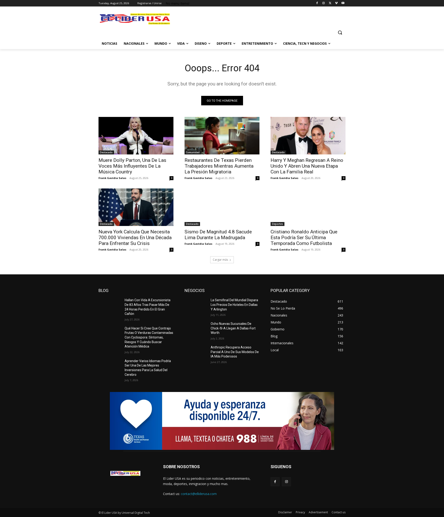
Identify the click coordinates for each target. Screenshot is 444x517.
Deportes (277, 224)
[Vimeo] (336, 3)
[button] (339, 32)
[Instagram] (323, 3)
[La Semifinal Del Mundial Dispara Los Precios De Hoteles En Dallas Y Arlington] (196, 306)
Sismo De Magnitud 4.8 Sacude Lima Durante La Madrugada (218, 234)
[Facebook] (317, 3)
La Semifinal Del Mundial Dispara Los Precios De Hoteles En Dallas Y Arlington (234, 304)
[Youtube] (342, 3)
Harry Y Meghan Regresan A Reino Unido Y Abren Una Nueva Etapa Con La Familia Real (307, 166)
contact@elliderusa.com (199, 494)
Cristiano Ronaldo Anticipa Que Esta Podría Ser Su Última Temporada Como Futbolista (304, 237)
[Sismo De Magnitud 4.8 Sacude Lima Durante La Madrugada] (222, 207)
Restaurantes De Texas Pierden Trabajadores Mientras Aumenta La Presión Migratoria (219, 166)
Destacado (106, 152)
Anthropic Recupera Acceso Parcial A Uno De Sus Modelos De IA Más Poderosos (235, 351)
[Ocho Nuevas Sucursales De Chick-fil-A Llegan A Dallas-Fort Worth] (196, 329)
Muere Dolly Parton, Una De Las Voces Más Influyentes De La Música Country (132, 166)
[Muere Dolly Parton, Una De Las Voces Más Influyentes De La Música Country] (136, 135)
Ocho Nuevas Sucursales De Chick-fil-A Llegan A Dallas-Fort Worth (233, 328)
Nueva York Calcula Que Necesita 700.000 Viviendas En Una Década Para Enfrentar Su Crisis (135, 237)
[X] (330, 3)
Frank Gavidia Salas (112, 178)
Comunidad (193, 152)
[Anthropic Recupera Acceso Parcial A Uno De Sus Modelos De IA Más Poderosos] (196, 353)
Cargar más (220, 260)
